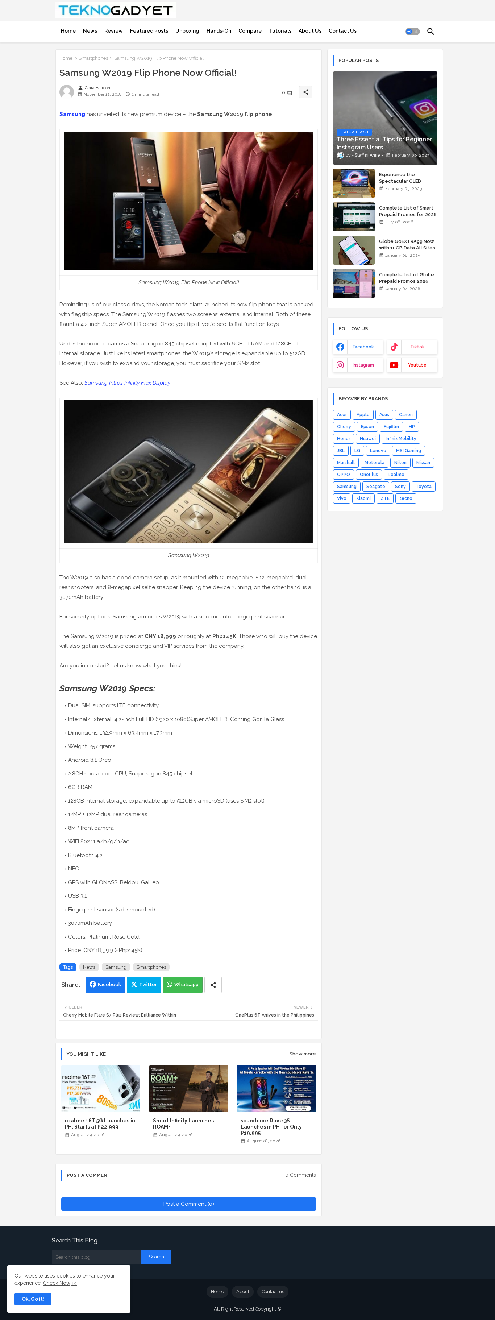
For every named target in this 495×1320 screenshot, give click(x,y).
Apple (363, 414)
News (90, 31)
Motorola (374, 462)
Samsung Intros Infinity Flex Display (127, 383)
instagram (363, 365)
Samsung (72, 114)
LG (357, 450)
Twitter (148, 984)
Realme (396, 474)
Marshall (346, 462)
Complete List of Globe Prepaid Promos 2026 (406, 278)
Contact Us (343, 31)
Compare (250, 31)
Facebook (109, 984)
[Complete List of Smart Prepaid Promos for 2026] (354, 216)
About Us (310, 31)
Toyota (424, 486)
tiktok (417, 346)
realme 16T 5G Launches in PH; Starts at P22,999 (100, 1124)
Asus (384, 414)
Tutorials (280, 31)
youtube (417, 365)
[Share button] (213, 985)
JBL (341, 450)
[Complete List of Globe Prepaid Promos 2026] (354, 283)
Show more (303, 1053)
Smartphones (93, 58)
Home (68, 31)
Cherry (344, 426)
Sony (400, 486)
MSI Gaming (408, 450)
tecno (405, 498)
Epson (367, 426)
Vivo (341, 498)
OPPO (343, 474)
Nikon (400, 462)
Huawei (368, 438)
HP (412, 426)
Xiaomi (363, 498)
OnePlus (369, 474)
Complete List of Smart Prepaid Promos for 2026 (408, 211)
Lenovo (378, 450)
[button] (412, 31)
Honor (343, 438)
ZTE (385, 498)
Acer (342, 414)
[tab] (68, 31)
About (242, 1291)
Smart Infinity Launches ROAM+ (183, 1124)
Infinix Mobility (401, 438)
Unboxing (187, 31)
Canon (406, 414)
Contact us (273, 1291)
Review (113, 31)
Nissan (423, 462)
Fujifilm (391, 426)
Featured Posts (149, 31)
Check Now (56, 1283)
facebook (363, 346)
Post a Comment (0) (188, 1204)
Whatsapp (186, 984)
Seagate (375, 486)
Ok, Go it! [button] (33, 1299)
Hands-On (219, 31)
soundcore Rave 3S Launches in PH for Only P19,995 (271, 1127)
